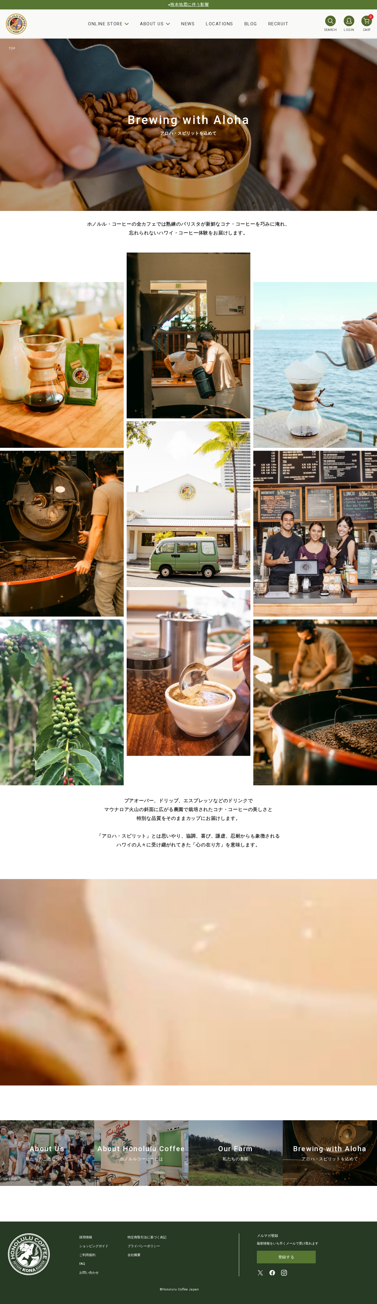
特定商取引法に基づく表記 (147, 1237)
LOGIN (349, 30)
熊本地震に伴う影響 (189, 4)
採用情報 (85, 1237)
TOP (12, 48)
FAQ (82, 1264)
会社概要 (134, 1255)
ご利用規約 (87, 1255)
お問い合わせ (89, 1273)
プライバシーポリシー (144, 1246)
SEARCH (330, 30)
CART (367, 24)
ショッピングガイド (93, 1246)
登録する (286, 1257)
